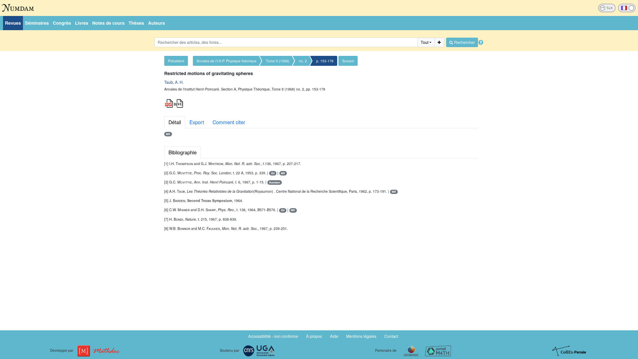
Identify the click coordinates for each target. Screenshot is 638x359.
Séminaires (37, 23)
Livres (81, 23)
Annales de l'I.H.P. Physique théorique (226, 60)
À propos (314, 336)
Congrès (62, 23)
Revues (13, 23)
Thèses (136, 23)
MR (168, 134)
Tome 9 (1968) (277, 60)
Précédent (176, 60)
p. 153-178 (324, 60)
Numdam (274, 182)
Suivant (348, 60)
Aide (334, 336)
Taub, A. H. (174, 82)
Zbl (273, 173)
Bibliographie (182, 152)
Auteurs (156, 23)
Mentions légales (361, 336)
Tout (424, 42)
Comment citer (229, 122)
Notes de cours (108, 23)
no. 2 (303, 60)
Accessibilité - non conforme (273, 336)
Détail (174, 122)
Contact (391, 336)
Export (196, 122)
